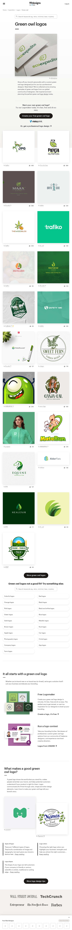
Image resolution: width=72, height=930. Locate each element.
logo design (44, 94)
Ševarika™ (8, 205)
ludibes (7, 165)
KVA (6, 487)
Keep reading (19, 854)
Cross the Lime (44, 165)
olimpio (42, 366)
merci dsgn (43, 406)
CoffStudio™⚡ (9, 326)
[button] (69, 917)
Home (5, 10)
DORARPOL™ (9, 406)
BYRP (7, 567)
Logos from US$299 (46, 746)
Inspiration (11, 10)
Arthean (42, 467)
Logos (18, 10)
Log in (67, 4)
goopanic (7, 446)
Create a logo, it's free (47, 714)
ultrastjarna (54, 78)
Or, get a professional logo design (34, 126)
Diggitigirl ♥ (41, 836)
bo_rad (42, 246)
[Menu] (4, 4)
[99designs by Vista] (35, 4)
